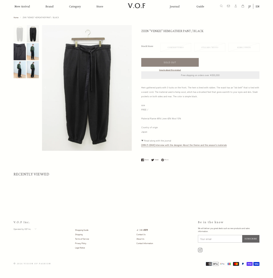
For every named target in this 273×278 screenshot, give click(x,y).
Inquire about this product (170, 69)
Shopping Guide (81, 230)
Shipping (79, 234)
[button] (128, 87)
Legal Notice (80, 247)
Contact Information (144, 243)
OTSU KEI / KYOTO (209, 47)
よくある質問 (142, 230)
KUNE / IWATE (244, 47)
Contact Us (141, 234)
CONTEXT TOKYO (175, 47)
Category (75, 6)
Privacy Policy (80, 243)
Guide (200, 6)
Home (16, 17)
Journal (175, 6)
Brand (50, 6)
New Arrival (22, 6)
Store (99, 6)
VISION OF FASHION (37, 263)
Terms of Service (82, 238)
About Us (140, 238)
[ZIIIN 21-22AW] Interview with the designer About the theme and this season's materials (184, 145)
